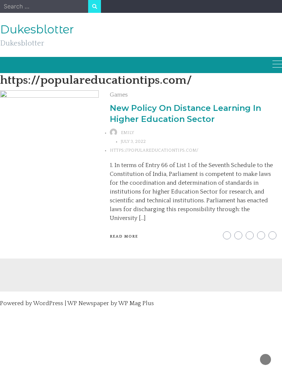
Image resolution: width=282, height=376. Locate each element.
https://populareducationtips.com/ (154, 150)
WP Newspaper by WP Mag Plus (110, 303)
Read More (124, 236)
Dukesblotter (37, 29)
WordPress (48, 303)
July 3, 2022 (133, 141)
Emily (127, 132)
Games (119, 94)
